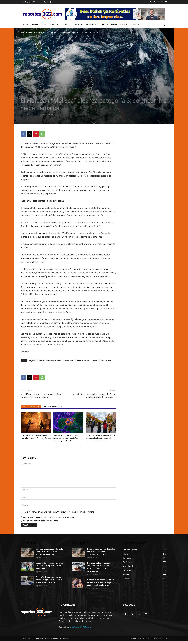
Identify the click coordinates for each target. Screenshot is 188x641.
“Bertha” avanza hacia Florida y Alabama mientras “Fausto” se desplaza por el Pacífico (65, 438)
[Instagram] (154, 2)
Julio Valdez (27, 115)
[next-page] (26, 446)
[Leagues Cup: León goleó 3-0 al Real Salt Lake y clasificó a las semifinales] (27, 566)
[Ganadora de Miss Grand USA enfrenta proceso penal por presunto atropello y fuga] (78, 583)
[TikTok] (158, 2)
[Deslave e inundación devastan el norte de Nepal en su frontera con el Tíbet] (27, 552)
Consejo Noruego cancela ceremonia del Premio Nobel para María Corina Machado (94, 395)
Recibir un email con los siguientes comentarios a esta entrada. (50, 517)
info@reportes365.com (80, 627)
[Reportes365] (43, 14)
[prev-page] (22, 446)
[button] (164, 24)
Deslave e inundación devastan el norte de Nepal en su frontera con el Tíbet (50, 551)
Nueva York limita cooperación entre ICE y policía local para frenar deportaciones (50, 579)
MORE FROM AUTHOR (52, 407)
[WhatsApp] (42, 134)
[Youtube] (165, 2)
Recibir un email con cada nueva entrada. (40, 521)
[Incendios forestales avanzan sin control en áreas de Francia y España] (36, 422)
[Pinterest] (36, 134)
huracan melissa (83, 361)
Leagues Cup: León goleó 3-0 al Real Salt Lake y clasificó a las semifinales (50, 565)
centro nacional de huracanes (50, 361)
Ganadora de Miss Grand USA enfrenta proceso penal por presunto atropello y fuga (100, 582)
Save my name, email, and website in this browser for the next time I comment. (58, 512)
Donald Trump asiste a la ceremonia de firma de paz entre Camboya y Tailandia (42, 395)
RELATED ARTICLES (30, 407)
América (39, 32)
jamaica (95, 361)
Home (23, 32)
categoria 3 (32, 361)
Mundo (30, 32)
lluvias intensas (106, 361)
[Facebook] (150, 2)
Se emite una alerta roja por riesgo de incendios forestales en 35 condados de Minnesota (100, 438)
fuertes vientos (69, 361)
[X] (162, 2)
